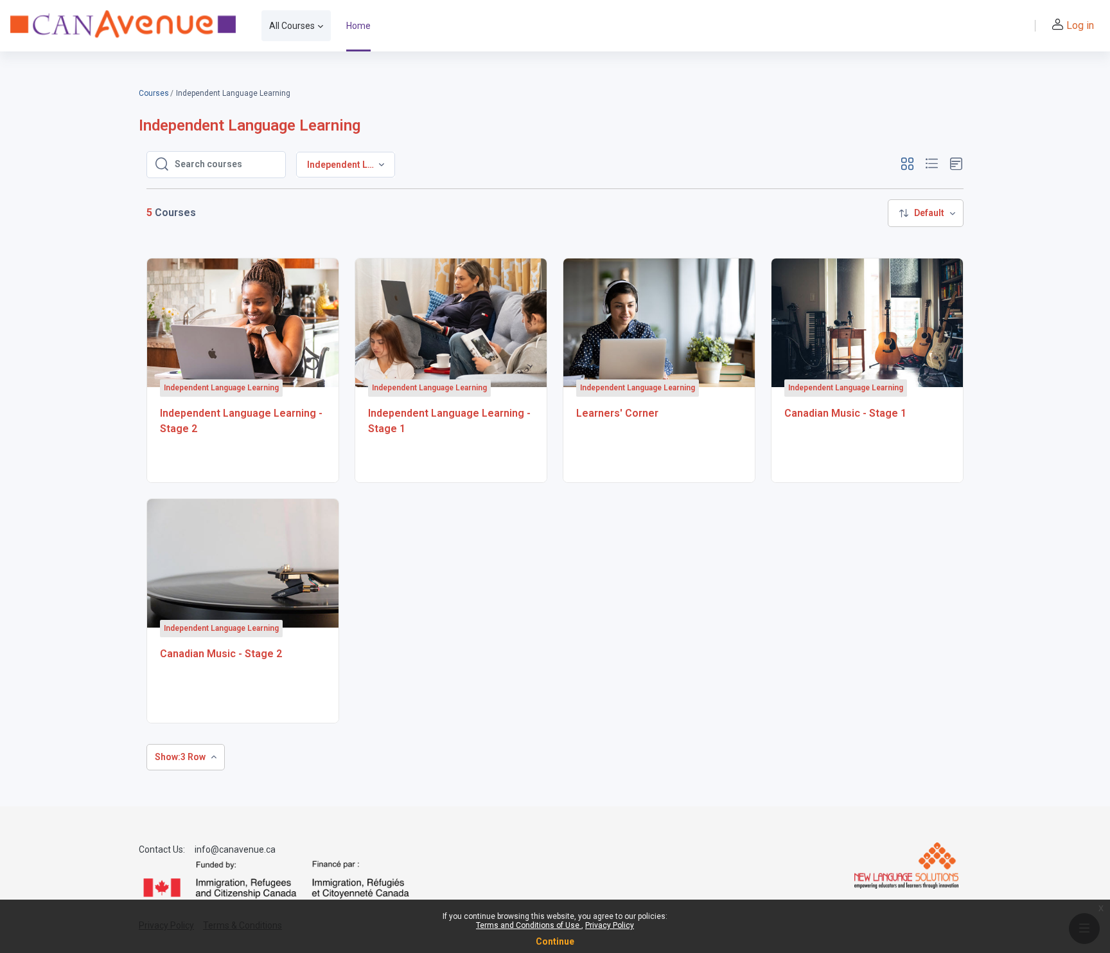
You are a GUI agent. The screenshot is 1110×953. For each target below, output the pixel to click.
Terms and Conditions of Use (528, 925)
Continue (555, 941)
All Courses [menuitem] (292, 26)
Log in (1080, 25)
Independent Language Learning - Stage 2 (241, 421)
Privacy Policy (609, 925)
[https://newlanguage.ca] (906, 865)
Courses (154, 93)
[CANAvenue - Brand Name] (123, 25)
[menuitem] (926, 213)
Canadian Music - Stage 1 (845, 413)
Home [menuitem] (358, 26)
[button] (907, 164)
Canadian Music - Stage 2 (221, 654)
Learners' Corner (617, 413)
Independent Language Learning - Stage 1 (449, 421)
